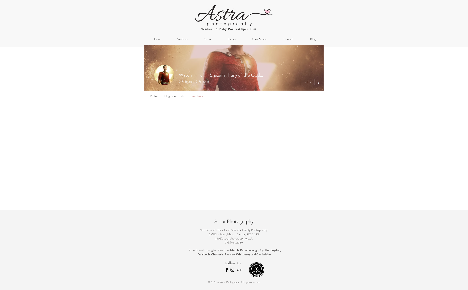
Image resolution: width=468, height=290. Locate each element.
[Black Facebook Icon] (226, 269)
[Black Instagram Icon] (232, 269)
